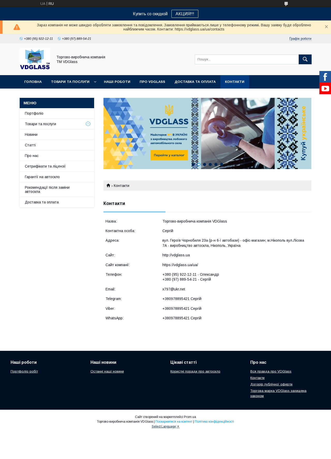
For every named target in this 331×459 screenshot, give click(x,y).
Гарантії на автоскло (42, 177)
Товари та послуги (70, 82)
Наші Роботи (117, 82)
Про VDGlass (152, 82)
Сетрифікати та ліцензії (45, 166)
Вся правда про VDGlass (270, 371)
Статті (30, 145)
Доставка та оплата (195, 82)
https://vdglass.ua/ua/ (180, 265)
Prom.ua (190, 417)
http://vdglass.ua (176, 255)
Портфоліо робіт (24, 371)
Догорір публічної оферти (271, 384)
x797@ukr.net (173, 289)
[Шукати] (305, 59)
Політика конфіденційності (214, 421)
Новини (31, 134)
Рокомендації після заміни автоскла (47, 189)
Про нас (32, 156)
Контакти (234, 82)
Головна (33, 82)
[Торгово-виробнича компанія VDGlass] (35, 68)
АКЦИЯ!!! (185, 14)
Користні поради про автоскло (195, 371)
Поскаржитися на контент (173, 421)
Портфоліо (34, 113)
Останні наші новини (107, 371)
